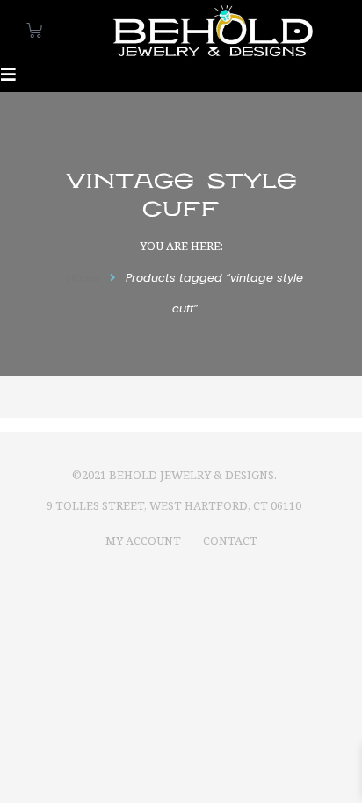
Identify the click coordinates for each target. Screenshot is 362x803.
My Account (143, 540)
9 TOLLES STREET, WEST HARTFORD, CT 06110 (174, 505)
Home (83, 277)
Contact (230, 540)
